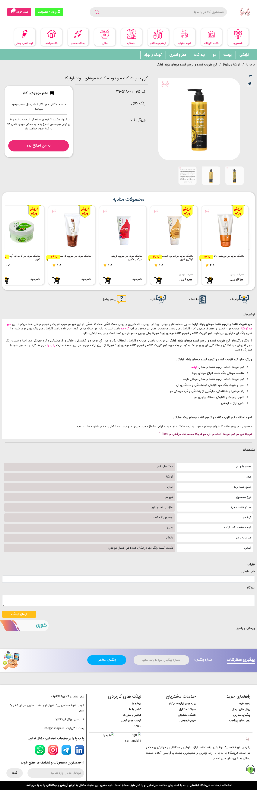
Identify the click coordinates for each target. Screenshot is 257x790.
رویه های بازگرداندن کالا (182, 703)
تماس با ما (135, 709)
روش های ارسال (241, 709)
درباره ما (136, 703)
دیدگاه (251, 588)
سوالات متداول (187, 709)
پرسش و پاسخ (110, 299)
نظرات (153, 299)
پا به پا (250, 64)
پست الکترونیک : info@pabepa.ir (64, 728)
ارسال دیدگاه (19, 614)
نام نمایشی (248, 571)
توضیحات (234, 299)
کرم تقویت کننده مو (223, 434)
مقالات (137, 726)
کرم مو (124, 328)
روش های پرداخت (239, 720)
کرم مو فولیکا (203, 434)
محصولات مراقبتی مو (181, 434)
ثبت (14, 773)
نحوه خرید (244, 703)
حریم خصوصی (187, 720)
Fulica (163, 434)
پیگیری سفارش (107, 659)
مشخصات (194, 299)
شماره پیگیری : (203, 660)
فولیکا (194, 367)
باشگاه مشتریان (187, 715)
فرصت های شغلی (131, 720)
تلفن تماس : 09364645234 (67, 696)
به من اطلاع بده (39, 146)
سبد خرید (20, 11)
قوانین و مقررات (132, 715)
